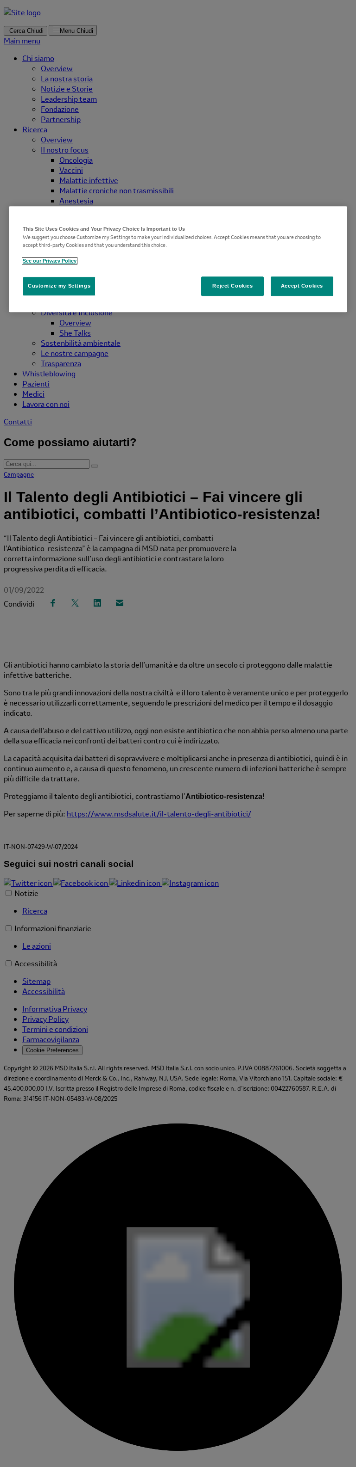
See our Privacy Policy (49, 261)
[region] (178, 259)
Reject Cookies (232, 285)
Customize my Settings (59, 285)
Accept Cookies (302, 285)
